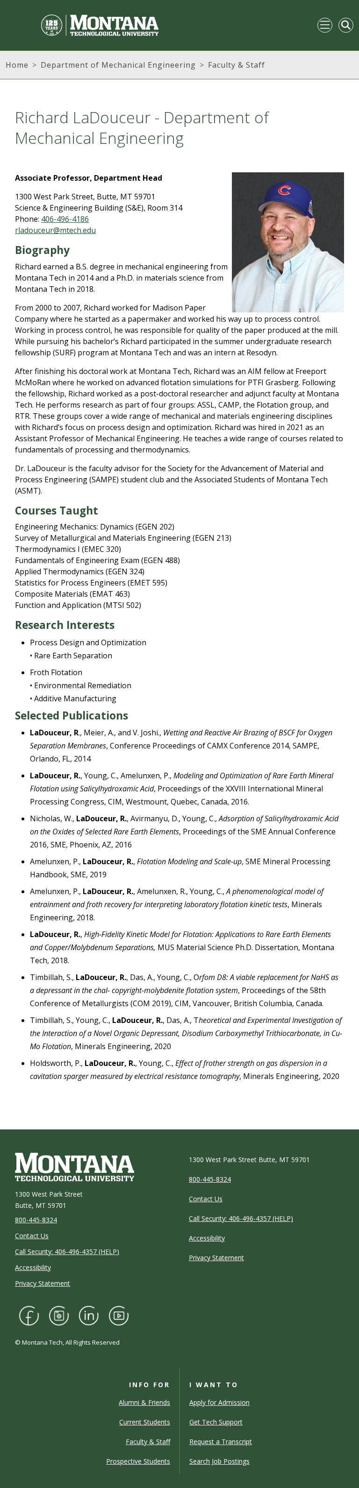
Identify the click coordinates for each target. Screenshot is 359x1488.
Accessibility (33, 1267)
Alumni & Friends (144, 1402)
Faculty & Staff (236, 65)
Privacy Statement (42, 1283)
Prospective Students (138, 1461)
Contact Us (32, 1235)
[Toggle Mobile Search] (345, 25)
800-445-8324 (36, 1219)
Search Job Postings (219, 1461)
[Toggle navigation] (325, 25)
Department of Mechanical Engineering (118, 65)
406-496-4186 (65, 219)
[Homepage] (82, 25)
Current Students (144, 1421)
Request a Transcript (220, 1441)
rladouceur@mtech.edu (55, 230)
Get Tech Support (216, 1421)
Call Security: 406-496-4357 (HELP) (67, 1251)
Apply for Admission (219, 1402)
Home (17, 65)
